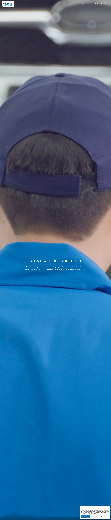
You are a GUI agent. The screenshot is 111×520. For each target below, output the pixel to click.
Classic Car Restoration (97, 3)
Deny (95, 516)
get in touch (76, 269)
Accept (85, 516)
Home (64, 3)
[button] (108, 507)
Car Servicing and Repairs (74, 3)
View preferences (104, 516)
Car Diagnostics (86, 3)
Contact (107, 3)
